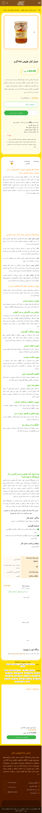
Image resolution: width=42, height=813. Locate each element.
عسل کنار (15, 679)
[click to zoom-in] (21, 32)
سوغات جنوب (28, 673)
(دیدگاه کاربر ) (25, 98)
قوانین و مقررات (32, 782)
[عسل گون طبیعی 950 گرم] (21, 708)
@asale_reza (12, 792)
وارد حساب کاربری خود (18, 653)
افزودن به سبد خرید (16, 113)
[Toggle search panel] (7, 3)
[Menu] (37, 3)
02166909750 (12, 783)
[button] (3, 3)
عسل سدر (27, 676)
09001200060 (12, 787)
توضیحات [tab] (36, 161)
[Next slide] (34, 32)
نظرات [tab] (11, 162)
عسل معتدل (9, 676)
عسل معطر (36, 679)
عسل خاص (9, 673)
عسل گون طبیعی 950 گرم (28, 727)
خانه (39, 10)
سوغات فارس (18, 673)
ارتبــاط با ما (33, 793)
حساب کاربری (33, 786)
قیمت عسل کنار (20, 682)
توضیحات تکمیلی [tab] (27, 162)
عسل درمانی (36, 676)
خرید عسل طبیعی (15, 670)
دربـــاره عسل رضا (32, 789)
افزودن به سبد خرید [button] (21, 737)
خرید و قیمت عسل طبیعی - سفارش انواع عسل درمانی (19, 10)
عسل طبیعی (18, 676)
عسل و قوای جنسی (25, 679)
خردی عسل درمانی (29, 670)
